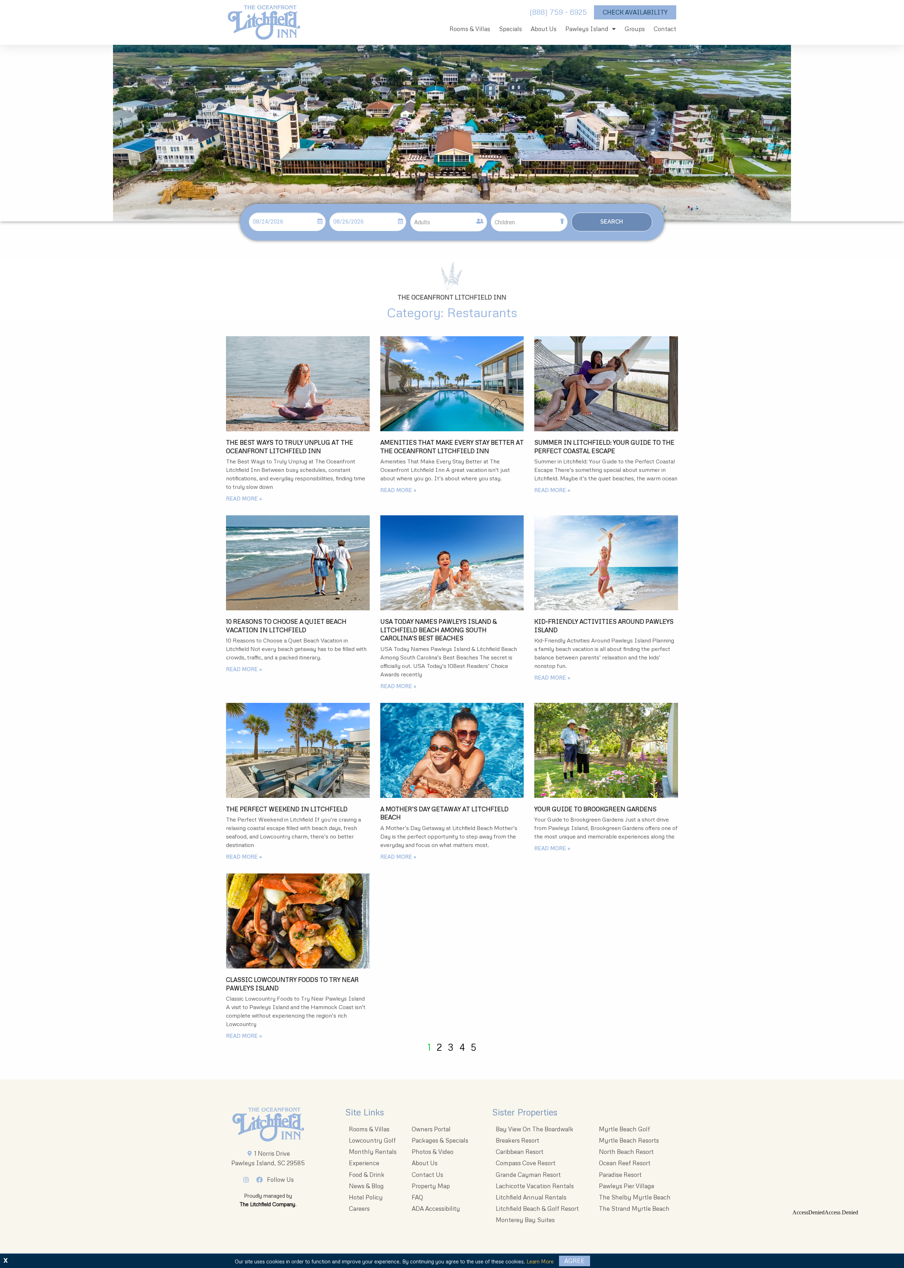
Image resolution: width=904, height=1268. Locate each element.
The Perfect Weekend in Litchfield (286, 809)
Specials (510, 28)
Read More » (244, 498)
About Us (544, 28)
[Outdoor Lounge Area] (298, 750)
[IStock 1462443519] (452, 562)
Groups (635, 28)
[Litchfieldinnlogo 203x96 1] (268, 1125)
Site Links (364, 1112)
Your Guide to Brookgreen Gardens (595, 809)
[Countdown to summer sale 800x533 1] (606, 562)
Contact (665, 28)
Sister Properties (524, 1112)
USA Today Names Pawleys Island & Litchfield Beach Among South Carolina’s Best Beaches (438, 630)
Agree (574, 1260)
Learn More (540, 1261)
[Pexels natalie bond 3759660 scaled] (298, 383)
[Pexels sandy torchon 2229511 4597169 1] (298, 920)
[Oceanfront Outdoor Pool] (452, 383)
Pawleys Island (586, 28)
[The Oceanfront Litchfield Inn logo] (264, 24)
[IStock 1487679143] (452, 750)
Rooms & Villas (470, 28)
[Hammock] (606, 383)
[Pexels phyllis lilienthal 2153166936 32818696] (298, 562)
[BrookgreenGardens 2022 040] (606, 750)
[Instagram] (248, 1180)
